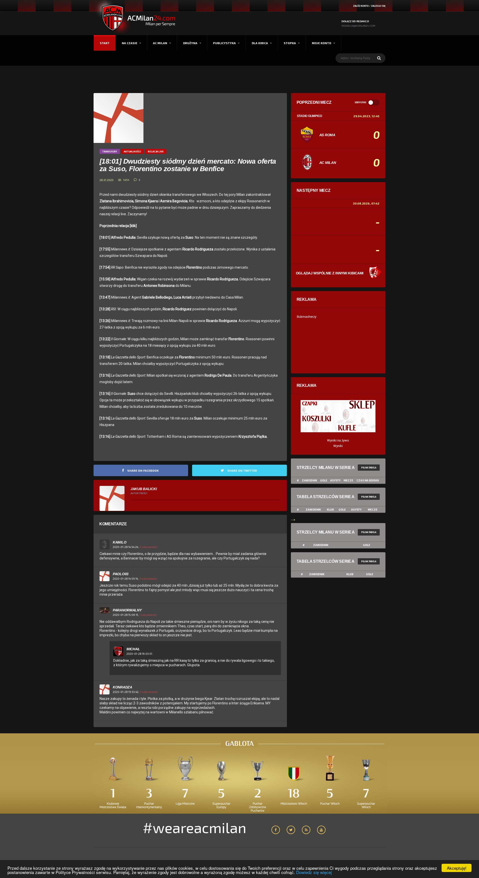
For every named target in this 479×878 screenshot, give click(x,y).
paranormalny (127, 610)
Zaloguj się (378, 5)
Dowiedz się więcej (314, 872)
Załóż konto (361, 5)
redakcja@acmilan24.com (358, 25)
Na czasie (129, 43)
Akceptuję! (457, 868)
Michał (133, 649)
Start (105, 43)
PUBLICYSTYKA (224, 43)
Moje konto (321, 43)
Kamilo (119, 542)
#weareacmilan (194, 827)
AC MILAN (160, 43)
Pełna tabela (368, 467)
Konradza (122, 687)
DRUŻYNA (190, 43)
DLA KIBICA (260, 43)
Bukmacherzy (306, 317)
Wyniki (338, 446)
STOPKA (290, 43)
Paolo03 (120, 574)
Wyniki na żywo (338, 440)
